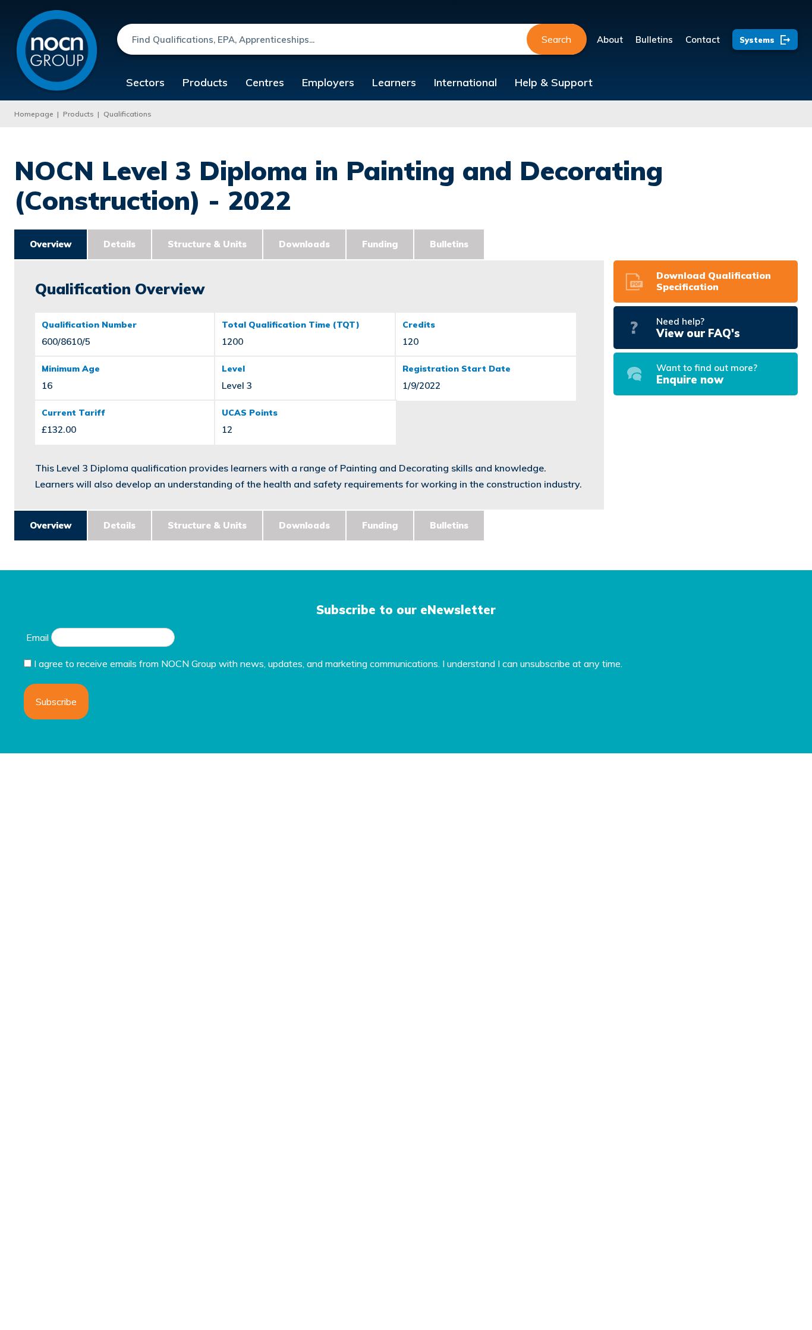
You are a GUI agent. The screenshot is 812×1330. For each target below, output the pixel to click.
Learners (394, 82)
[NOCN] (56, 50)
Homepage (33, 113)
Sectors (145, 82)
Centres (265, 82)
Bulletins (654, 39)
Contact (702, 39)
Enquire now (706, 373)
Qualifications (127, 113)
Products (205, 82)
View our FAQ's (698, 327)
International (465, 82)
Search (556, 39)
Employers (328, 82)
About (610, 39)
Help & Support (554, 82)
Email (37, 637)
